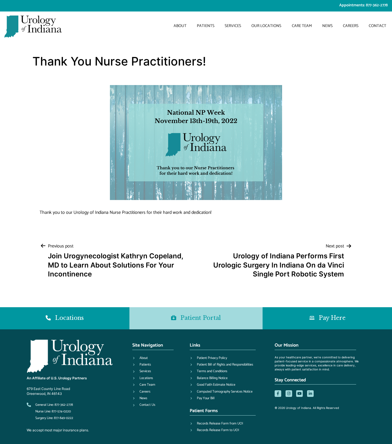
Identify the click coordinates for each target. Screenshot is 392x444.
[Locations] (142, 378)
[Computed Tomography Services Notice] (221, 392)
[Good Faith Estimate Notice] (212, 385)
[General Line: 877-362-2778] (50, 405)
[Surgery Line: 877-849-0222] (50, 418)
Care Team (302, 26)
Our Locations (266, 26)
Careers (350, 26)
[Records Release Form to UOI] (214, 430)
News (327, 26)
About (180, 26)
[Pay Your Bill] (202, 398)
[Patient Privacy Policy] (208, 358)
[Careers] (141, 392)
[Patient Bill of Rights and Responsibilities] (221, 365)
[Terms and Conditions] (208, 371)
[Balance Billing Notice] (209, 378)
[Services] (141, 371)
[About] (140, 358)
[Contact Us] (143, 405)
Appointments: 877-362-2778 (363, 5)
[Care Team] (143, 385)
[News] (139, 398)
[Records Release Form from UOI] (216, 423)
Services (233, 26)
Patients (205, 26)
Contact (377, 26)
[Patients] (141, 365)
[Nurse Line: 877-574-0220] (49, 411)
